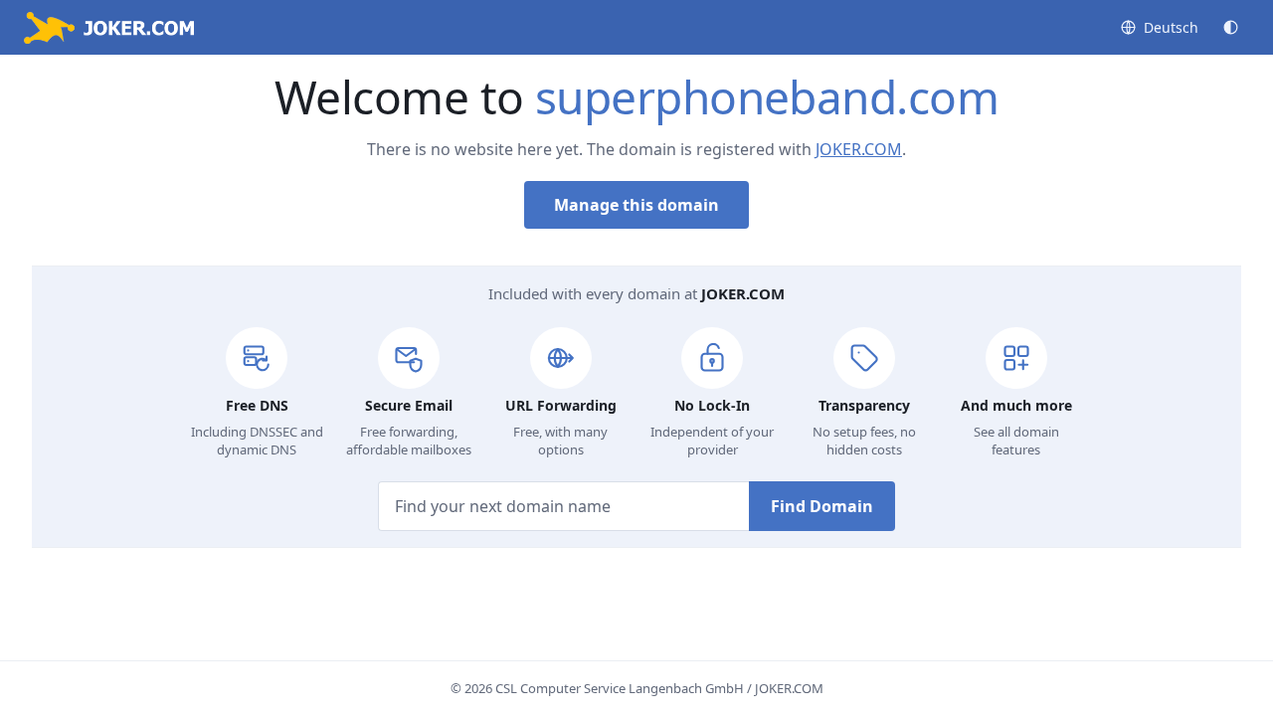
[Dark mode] (1230, 27)
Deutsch (1171, 27)
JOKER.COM (859, 149)
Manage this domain (636, 205)
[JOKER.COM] (109, 28)
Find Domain (822, 506)
